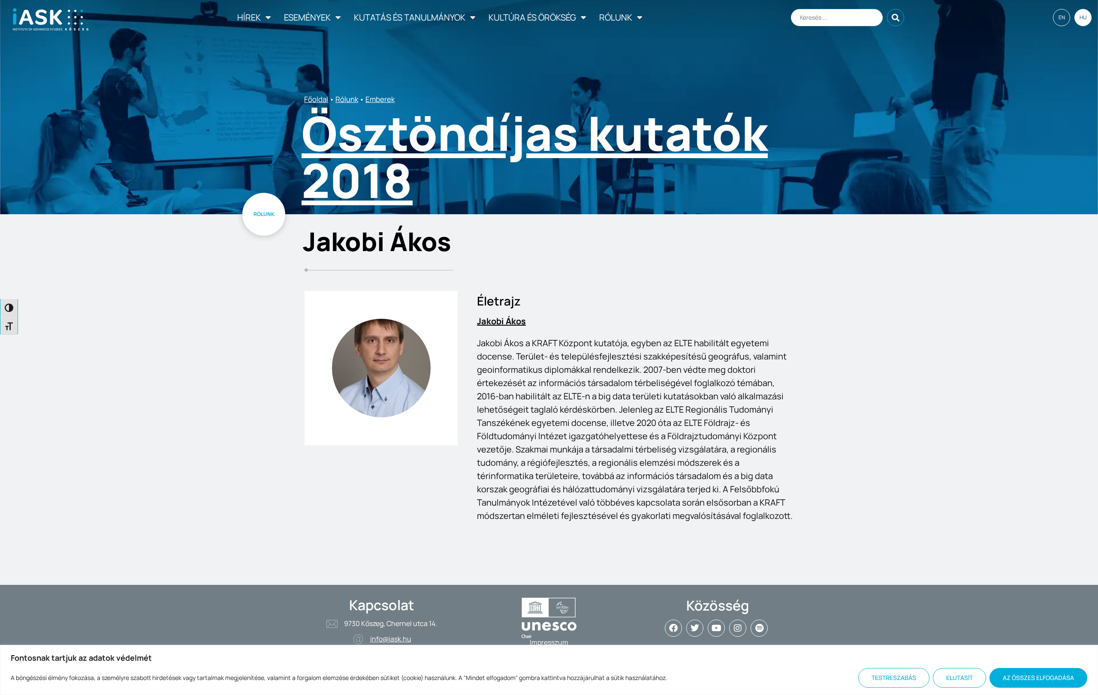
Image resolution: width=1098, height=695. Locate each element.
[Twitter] (694, 628)
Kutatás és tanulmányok (409, 17)
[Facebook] (673, 628)
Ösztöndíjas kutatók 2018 (535, 156)
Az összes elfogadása (1038, 678)
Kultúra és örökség (532, 17)
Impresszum (549, 642)
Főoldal (316, 99)
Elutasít (959, 678)
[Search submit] (895, 17)
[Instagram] (737, 628)
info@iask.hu (390, 639)
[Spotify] (759, 628)
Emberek (380, 99)
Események (307, 17)
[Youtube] (716, 628)
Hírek (249, 17)
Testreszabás (894, 678)
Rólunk (615, 17)
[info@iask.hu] (358, 639)
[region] (549, 670)
